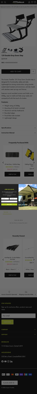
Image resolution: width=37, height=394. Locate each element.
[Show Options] (16, 201)
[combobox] (9, 201)
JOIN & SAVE (9, 204)
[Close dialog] (36, 184)
